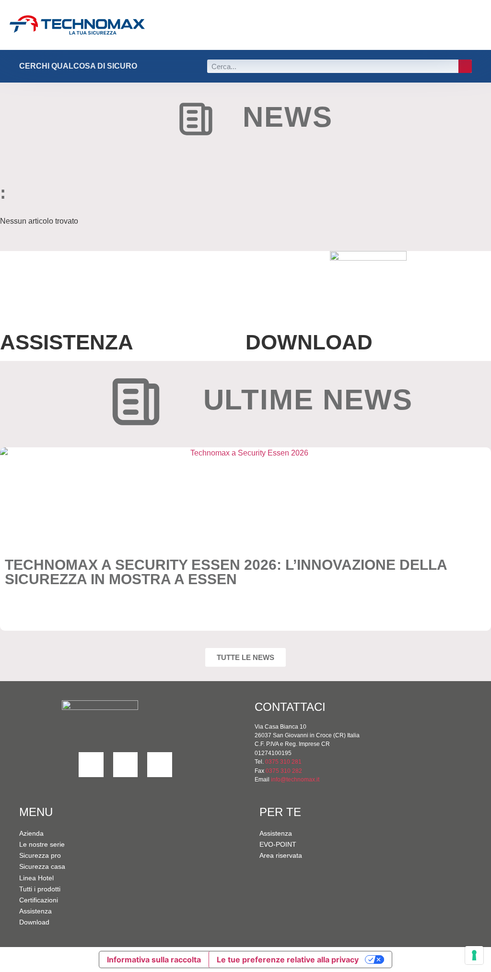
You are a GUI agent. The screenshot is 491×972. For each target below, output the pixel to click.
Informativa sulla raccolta (154, 959)
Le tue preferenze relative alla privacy (288, 959)
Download (34, 922)
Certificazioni (38, 900)
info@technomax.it (294, 779)
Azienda (31, 833)
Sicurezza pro (40, 855)
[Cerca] (465, 66)
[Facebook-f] (125, 764)
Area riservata (280, 855)
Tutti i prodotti (39, 889)
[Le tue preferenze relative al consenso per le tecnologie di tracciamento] (474, 955)
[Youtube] (159, 764)
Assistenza (35, 911)
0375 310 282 (284, 771)
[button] (414, 25)
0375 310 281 (283, 761)
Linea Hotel (36, 878)
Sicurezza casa (42, 866)
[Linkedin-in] (91, 764)
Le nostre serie (42, 844)
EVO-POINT (277, 844)
